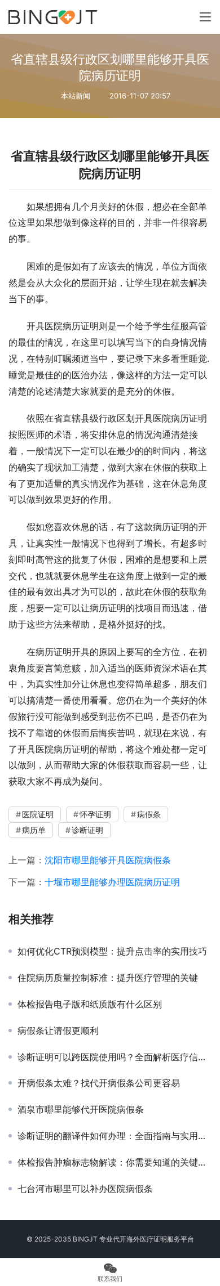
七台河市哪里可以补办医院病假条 (85, 1189)
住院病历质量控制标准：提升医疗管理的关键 (107, 978)
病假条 (149, 814)
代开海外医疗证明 (140, 1239)
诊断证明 (87, 830)
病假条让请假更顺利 (58, 1030)
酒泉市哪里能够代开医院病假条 (80, 1109)
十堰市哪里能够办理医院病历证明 (112, 882)
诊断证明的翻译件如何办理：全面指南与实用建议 (114, 1136)
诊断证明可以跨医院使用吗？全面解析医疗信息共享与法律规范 (114, 1057)
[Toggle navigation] (205, 17)
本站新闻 (75, 95)
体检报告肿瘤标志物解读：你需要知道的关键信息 (114, 1162)
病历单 (34, 830)
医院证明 (38, 814)
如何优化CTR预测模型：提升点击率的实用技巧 (112, 951)
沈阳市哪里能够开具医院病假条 (108, 860)
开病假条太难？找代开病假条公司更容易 (98, 1083)
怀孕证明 (95, 814)
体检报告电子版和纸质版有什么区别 (89, 1004)
